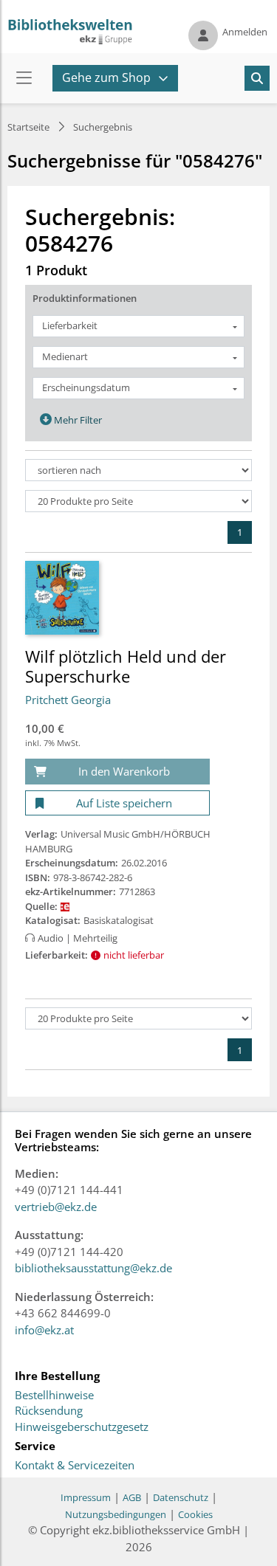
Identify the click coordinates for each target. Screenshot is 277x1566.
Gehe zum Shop (106, 77)
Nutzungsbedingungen (115, 1514)
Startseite (28, 127)
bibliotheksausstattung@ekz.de (93, 1267)
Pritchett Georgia (68, 699)
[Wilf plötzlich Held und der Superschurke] (62, 597)
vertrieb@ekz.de (56, 1206)
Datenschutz (180, 1497)
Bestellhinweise (54, 1395)
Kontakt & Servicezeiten (74, 1465)
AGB (132, 1497)
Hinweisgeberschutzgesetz (81, 1427)
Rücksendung (49, 1411)
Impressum (86, 1497)
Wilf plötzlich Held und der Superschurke (125, 665)
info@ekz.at (44, 1329)
